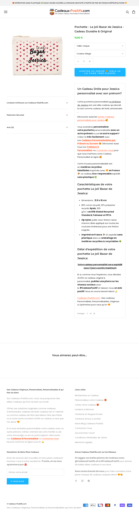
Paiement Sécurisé (15, 115)
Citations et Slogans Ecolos (89, 414)
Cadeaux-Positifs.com (88, 298)
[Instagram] (82, 480)
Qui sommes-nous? (85, 432)
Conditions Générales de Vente (91, 437)
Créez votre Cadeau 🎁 (87, 404)
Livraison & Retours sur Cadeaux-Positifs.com (27, 103)
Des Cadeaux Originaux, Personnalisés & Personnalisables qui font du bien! (44, 507)
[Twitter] (90, 313)
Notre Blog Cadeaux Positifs (89, 423)
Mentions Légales (83, 442)
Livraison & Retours (84, 409)
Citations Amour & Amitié (88, 418)
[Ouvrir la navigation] (5, 12)
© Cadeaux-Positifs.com (17, 504)
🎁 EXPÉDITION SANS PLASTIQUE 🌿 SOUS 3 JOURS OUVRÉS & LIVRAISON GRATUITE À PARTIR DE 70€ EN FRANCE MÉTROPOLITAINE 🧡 (69, 3)
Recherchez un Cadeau (87, 395)
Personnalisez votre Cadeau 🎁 (91, 400)
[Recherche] (127, 11)
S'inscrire (18, 481)
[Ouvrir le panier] (133, 11)
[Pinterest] (94, 313)
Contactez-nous (104, 150)
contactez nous (50, 438)
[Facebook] (87, 313)
